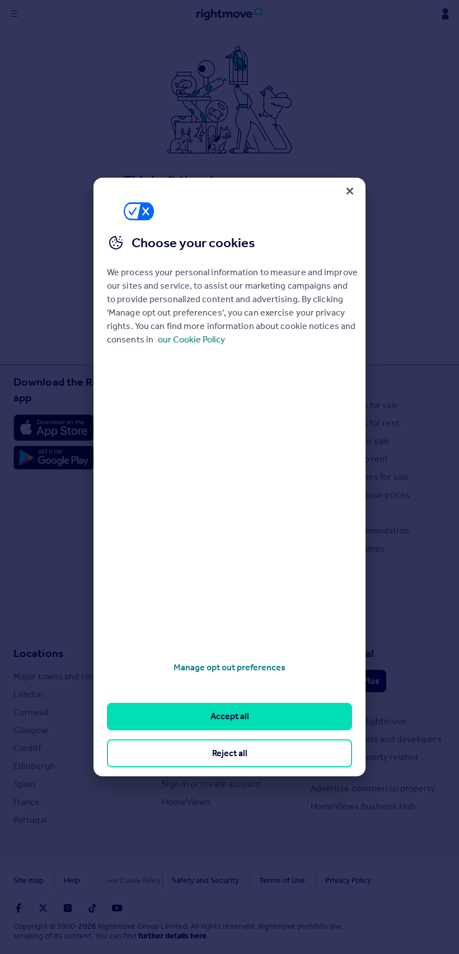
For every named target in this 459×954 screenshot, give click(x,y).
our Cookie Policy (191, 339)
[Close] (350, 191)
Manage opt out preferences (229, 667)
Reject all (229, 753)
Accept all (229, 716)
